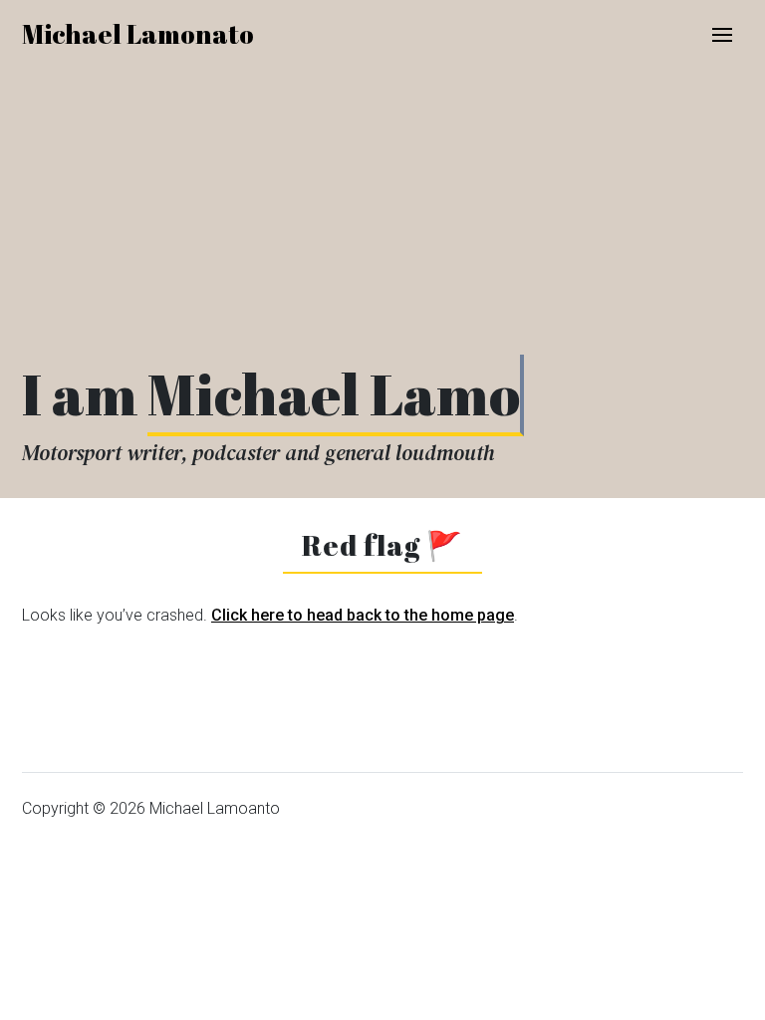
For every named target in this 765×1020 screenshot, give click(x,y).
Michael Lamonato (138, 34)
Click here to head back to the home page (362, 615)
